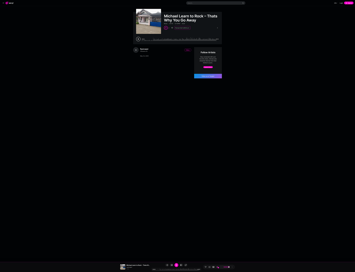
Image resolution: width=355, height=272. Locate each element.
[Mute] (221, 267)
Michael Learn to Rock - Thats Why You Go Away (138, 265)
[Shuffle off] (167, 265)
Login (341, 3)
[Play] (176, 265)
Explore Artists (208, 67)
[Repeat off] (186, 265)
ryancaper (144, 49)
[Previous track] (172, 265)
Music (166, 23)
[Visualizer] (213, 267)
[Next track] (181, 265)
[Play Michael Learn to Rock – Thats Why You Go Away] (166, 28)
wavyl (11, 3)
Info (335, 3)
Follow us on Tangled (208, 76)
